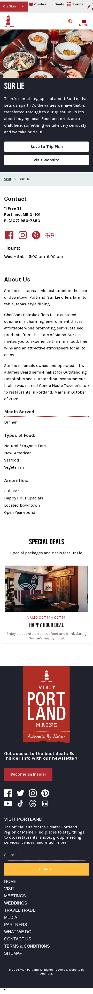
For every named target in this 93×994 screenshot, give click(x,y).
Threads (33, 803)
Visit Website (46, 159)
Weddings (15, 903)
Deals (59, 4)
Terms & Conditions (27, 946)
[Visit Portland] (8, 21)
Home (10, 881)
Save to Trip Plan (46, 146)
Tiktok (20, 803)
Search (46, 869)
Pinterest (45, 793)
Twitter (20, 793)
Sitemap (13, 953)
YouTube (8, 803)
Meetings (15, 896)
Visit (9, 889)
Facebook (8, 793)
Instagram (33, 793)
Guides (40, 4)
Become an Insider (28, 774)
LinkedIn (45, 803)
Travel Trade (20, 910)
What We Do (17, 932)
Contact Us (17, 939)
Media (10, 917)
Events (78, 4)
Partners (15, 924)
